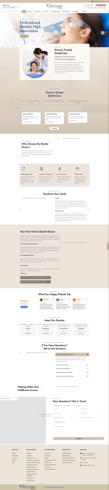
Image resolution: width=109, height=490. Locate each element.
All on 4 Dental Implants (67, 462)
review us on (23, 306)
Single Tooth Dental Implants (68, 457)
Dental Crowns (47, 467)
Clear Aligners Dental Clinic (50, 460)
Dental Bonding (47, 462)
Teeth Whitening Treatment (50, 464)
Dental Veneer (47, 453)
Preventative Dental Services (33, 469)
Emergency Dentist (56, 11)
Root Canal (29, 453)
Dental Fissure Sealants (32, 467)
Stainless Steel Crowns (31, 457)
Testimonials (76, 11)
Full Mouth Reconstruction (50, 469)
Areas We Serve (66, 11)
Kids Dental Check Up (66, 453)
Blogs (13, 462)
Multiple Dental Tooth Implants (68, 460)
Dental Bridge (47, 455)
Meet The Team (37, 11)
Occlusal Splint (30, 478)
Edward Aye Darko (46, 299)
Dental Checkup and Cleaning (33, 460)
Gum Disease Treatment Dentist (33, 462)
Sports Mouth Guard (31, 471)
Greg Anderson (63, 299)
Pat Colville (78, 299)
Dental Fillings (30, 455)
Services (46, 11)
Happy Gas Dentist (30, 480)
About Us (30, 11)
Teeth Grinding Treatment (32, 464)
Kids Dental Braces (66, 455)
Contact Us (83, 11)
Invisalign (46, 457)
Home (24, 11)
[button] (19, 209)
